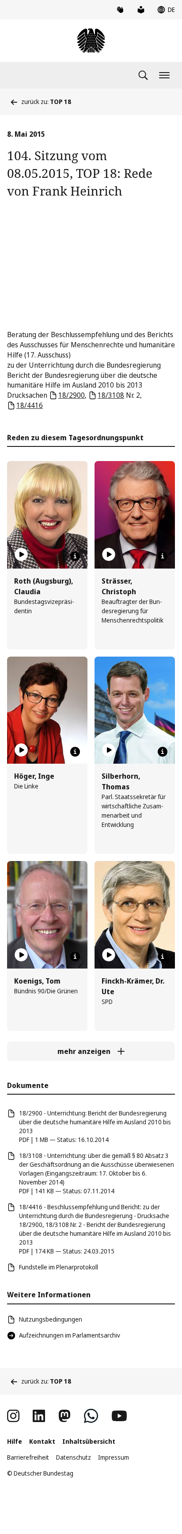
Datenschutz (73, 1457)
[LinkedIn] (39, 1416)
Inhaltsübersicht (88, 1441)
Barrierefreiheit (28, 1457)
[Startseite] (91, 40)
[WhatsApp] (91, 1416)
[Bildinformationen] (75, 556)
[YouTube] (119, 1416)
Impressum (113, 1457)
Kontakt (42, 1441)
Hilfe (14, 1441)
